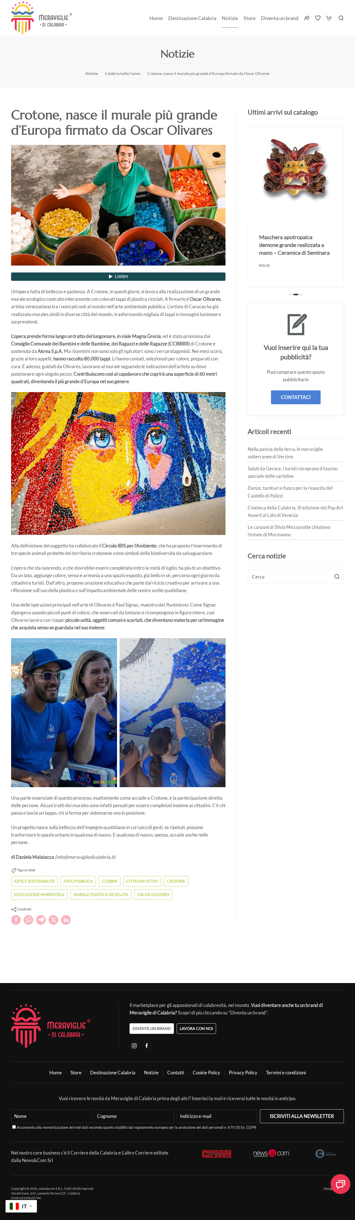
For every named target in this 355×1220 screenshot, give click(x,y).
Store (76, 1072)
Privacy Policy (243, 1072)
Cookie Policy (206, 1072)
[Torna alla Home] (41, 18)
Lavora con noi (196, 1028)
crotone (176, 881)
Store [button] (249, 18)
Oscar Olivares (153, 894)
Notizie (230, 18)
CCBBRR (109, 881)
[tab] (292, 294)
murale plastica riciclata (100, 894)
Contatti (175, 1072)
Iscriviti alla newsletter (302, 1116)
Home (156, 18)
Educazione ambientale (39, 894)
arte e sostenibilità (34, 881)
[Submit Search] (337, 577)
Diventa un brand (279, 18)
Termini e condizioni (286, 1072)
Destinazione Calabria (192, 18)
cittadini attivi (142, 881)
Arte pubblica (78, 881)
